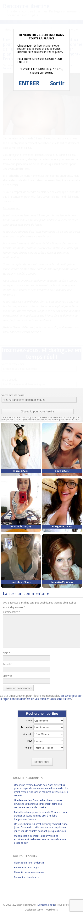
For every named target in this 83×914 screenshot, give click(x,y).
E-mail (7, 664)
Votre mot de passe (13, 395)
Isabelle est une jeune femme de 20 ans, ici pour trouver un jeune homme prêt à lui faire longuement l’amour (40, 816)
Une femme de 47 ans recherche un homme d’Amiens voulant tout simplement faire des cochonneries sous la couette (38, 804)
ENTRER (29, 83)
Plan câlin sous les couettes (29, 872)
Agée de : (28, 734)
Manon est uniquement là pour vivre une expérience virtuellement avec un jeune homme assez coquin (40, 839)
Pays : (30, 741)
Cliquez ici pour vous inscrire (37, 411)
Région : (29, 747)
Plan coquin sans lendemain (29, 862)
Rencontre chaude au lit (27, 877)
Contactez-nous (46, 904)
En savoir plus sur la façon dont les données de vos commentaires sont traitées (41, 697)
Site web (7, 675)
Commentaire (11, 611)
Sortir (57, 83)
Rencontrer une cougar (26, 867)
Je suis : (29, 720)
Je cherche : (27, 727)
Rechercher (42, 762)
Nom (6, 652)
